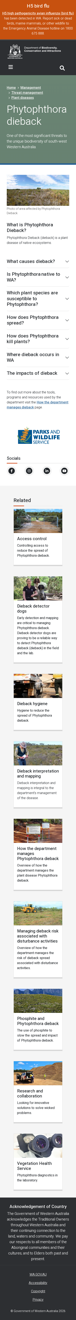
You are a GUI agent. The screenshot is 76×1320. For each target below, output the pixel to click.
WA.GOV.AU (38, 1274)
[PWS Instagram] (29, 471)
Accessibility (38, 1282)
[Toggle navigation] (10, 67)
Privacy (38, 1299)
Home (11, 87)
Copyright (38, 1291)
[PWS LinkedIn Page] (47, 471)
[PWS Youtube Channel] (64, 471)
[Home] (34, 51)
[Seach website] (62, 67)
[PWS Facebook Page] (11, 471)
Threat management (27, 92)
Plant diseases (22, 97)
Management (30, 87)
